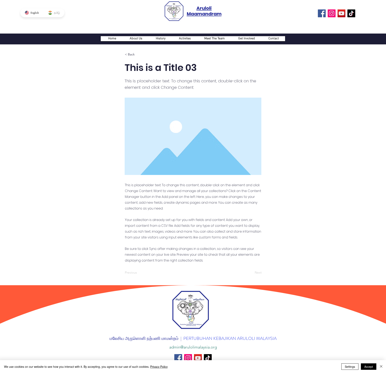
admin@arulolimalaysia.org (193, 347)
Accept (368, 367)
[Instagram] (332, 13)
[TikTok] (351, 13)
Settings (350, 367)
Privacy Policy (159, 367)
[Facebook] (322, 13)
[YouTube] (341, 13)
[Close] (381, 366)
